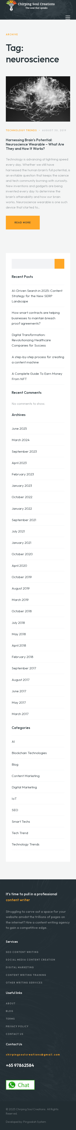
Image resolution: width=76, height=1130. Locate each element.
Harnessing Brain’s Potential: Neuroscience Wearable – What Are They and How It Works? (35, 144)
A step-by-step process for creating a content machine (38, 359)
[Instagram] (12, 1073)
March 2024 (20, 440)
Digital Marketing (24, 787)
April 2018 (19, 645)
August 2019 (21, 588)
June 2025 (19, 428)
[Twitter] (17, 1073)
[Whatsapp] (23, 1073)
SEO (15, 810)
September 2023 (24, 451)
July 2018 (18, 622)
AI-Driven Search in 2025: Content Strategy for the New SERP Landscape (37, 295)
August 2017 (20, 680)
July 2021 (18, 531)
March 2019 (20, 600)
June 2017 (19, 691)
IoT (14, 798)
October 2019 (22, 577)
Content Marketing (26, 776)
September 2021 (24, 520)
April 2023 (19, 463)
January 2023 (22, 485)
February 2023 (23, 474)
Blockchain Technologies (29, 753)
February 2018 (22, 657)
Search (59, 264)
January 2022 (22, 508)
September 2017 (24, 668)
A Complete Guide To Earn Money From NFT (37, 376)
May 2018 (19, 634)
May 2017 (19, 702)
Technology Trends (25, 844)
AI (13, 741)
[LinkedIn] (7, 1073)
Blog (15, 764)
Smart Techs (21, 821)
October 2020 (22, 554)
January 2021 (21, 542)
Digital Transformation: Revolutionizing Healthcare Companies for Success (31, 340)
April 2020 (19, 565)
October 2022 (22, 497)
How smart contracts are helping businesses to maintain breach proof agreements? (36, 317)
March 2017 (20, 714)
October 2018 (22, 611)
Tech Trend (20, 833)
